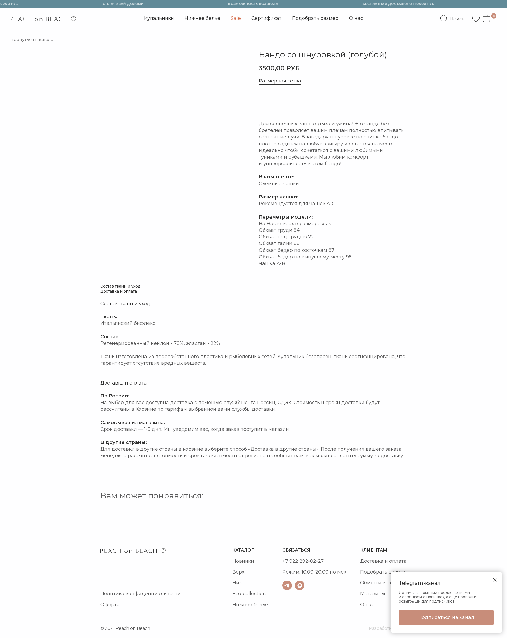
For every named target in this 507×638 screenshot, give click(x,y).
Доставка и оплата (383, 561)
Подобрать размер (315, 18)
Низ (237, 583)
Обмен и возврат (381, 583)
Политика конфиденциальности (140, 594)
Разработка (381, 628)
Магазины (372, 594)
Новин (240, 561)
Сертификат (266, 18)
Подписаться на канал (446, 617)
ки (251, 561)
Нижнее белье (202, 18)
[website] (452, 18)
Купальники (159, 19)
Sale (236, 18)
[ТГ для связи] (287, 585)
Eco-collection (249, 594)
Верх (238, 572)
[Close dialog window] (494, 579)
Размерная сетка (280, 81)
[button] (283, 102)
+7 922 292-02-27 (303, 561)
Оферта (110, 605)
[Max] (299, 585)
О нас (356, 18)
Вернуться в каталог (33, 39)
